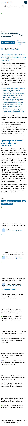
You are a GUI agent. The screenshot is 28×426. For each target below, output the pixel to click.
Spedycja (7, 6)
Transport (14, 6)
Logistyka (20, 6)
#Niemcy (3, 201)
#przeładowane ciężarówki (14, 201)
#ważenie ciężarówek (6, 203)
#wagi (23, 201)
